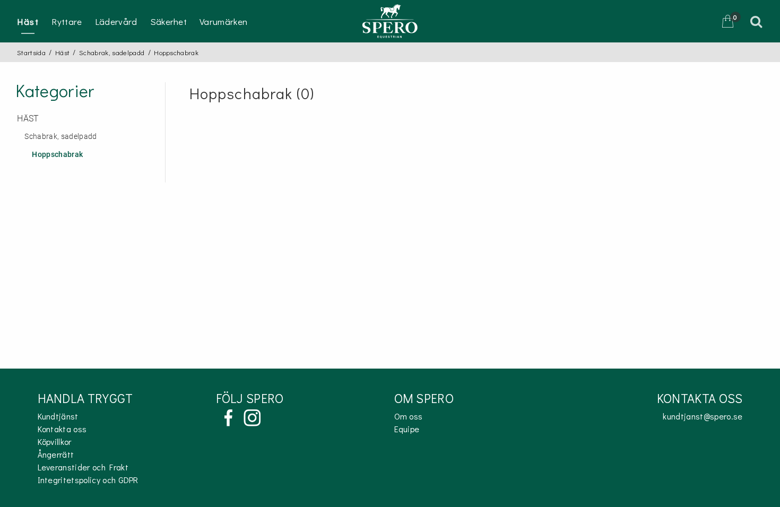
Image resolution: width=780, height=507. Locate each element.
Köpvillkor (55, 441)
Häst (28, 21)
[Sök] (757, 21)
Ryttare (66, 21)
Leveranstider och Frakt (83, 467)
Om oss (408, 416)
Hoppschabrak (57, 154)
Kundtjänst (58, 416)
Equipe (407, 428)
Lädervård (116, 21)
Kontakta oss (62, 428)
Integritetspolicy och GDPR (88, 479)
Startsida (31, 52)
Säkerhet (168, 21)
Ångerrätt (56, 454)
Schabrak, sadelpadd (111, 52)
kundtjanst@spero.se (702, 416)
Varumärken (223, 21)
